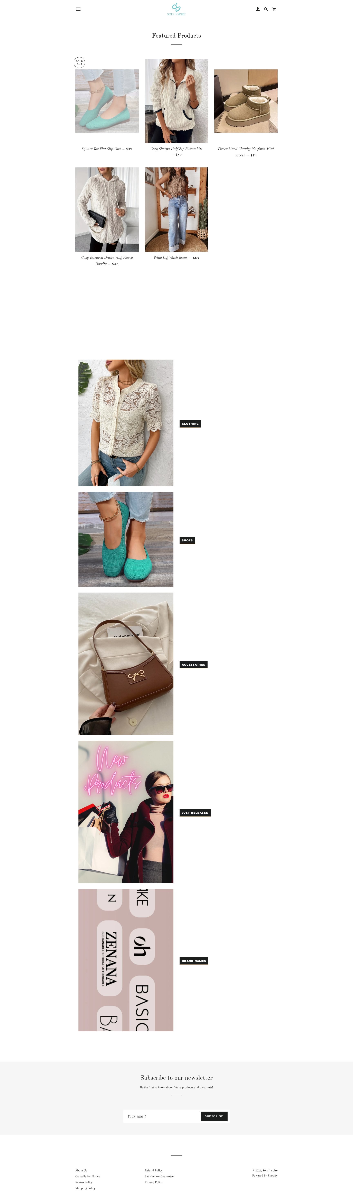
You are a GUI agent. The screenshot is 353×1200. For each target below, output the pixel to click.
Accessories (193, 664)
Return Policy (84, 1182)
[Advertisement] (176, 324)
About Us (81, 1170)
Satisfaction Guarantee (159, 1176)
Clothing (190, 423)
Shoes (187, 540)
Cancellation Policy (87, 1176)
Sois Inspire (270, 1170)
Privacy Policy (154, 1182)
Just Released (195, 812)
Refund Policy (154, 1170)
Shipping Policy (85, 1188)
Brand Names (194, 961)
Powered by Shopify (265, 1175)
